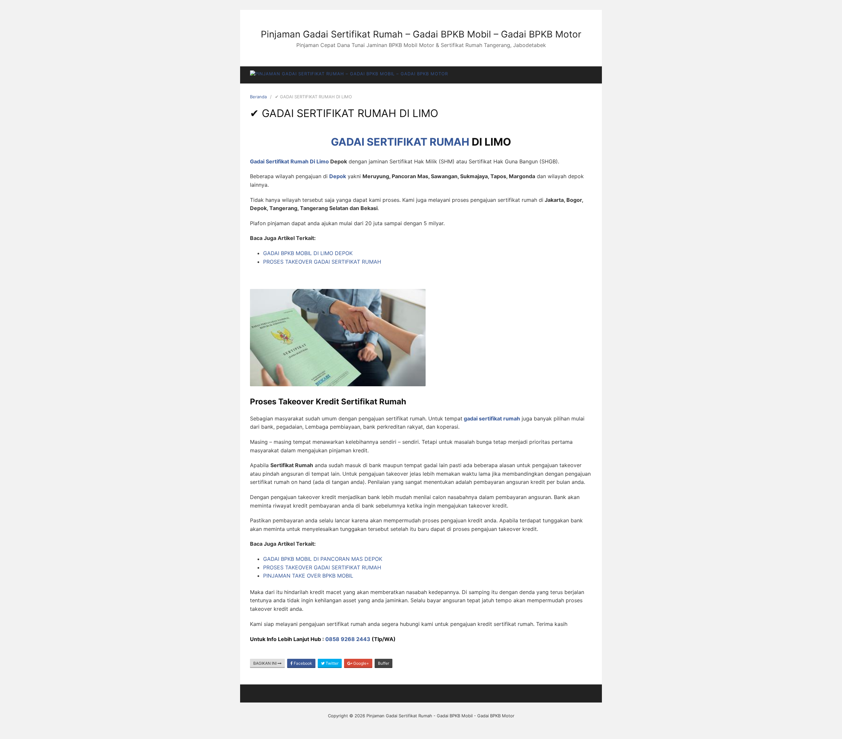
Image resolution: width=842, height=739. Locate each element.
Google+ (360, 663)
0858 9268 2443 (347, 639)
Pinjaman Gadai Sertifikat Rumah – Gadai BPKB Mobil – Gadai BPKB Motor (421, 34)
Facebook (302, 663)
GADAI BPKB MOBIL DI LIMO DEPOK (308, 253)
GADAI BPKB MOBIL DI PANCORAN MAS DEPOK (322, 559)
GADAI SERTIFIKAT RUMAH (400, 141)
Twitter (331, 663)
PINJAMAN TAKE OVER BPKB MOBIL (308, 575)
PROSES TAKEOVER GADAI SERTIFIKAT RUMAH (322, 261)
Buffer (383, 663)
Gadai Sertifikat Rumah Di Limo (289, 161)
